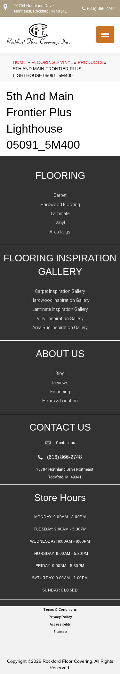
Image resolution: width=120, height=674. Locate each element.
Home (19, 62)
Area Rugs (60, 231)
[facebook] (58, 644)
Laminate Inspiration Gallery (60, 309)
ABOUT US (60, 353)
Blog (60, 373)
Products (90, 62)
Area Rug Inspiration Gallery (60, 327)
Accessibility (60, 624)
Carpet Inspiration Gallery (60, 291)
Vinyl (66, 62)
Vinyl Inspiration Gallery (60, 318)
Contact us (65, 443)
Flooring (43, 62)
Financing (60, 391)
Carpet (60, 195)
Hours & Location (60, 400)
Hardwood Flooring (60, 204)
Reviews (60, 382)
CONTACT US (60, 427)
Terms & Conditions (60, 610)
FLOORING (60, 175)
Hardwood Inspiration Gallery (60, 300)
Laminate (60, 213)
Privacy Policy (60, 617)
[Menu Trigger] (105, 34)
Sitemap (60, 632)
